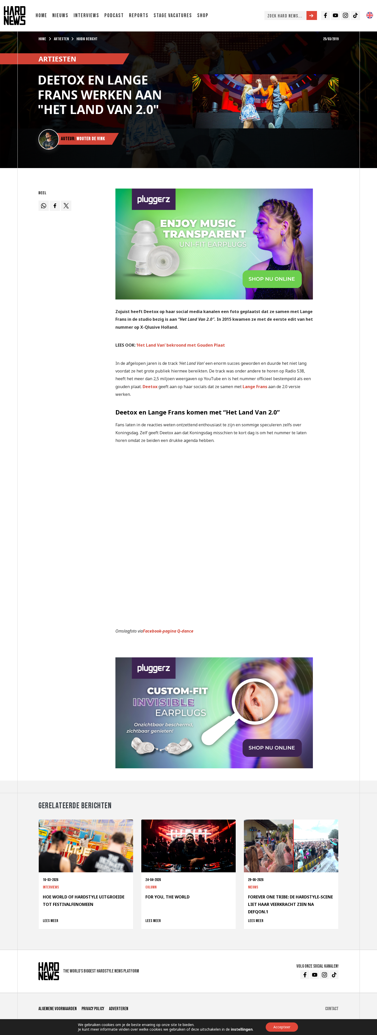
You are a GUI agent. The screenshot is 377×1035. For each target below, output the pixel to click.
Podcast (114, 15)
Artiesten (61, 39)
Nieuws (60, 15)
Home (41, 15)
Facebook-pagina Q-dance (168, 631)
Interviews (86, 15)
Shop (203, 15)
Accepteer (281, 1026)
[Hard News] (14, 15)
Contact (332, 1008)
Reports (138, 15)
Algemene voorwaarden (57, 1008)
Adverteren (118, 1008)
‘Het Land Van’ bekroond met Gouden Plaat (180, 345)
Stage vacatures (173, 15)
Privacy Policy (93, 1008)
